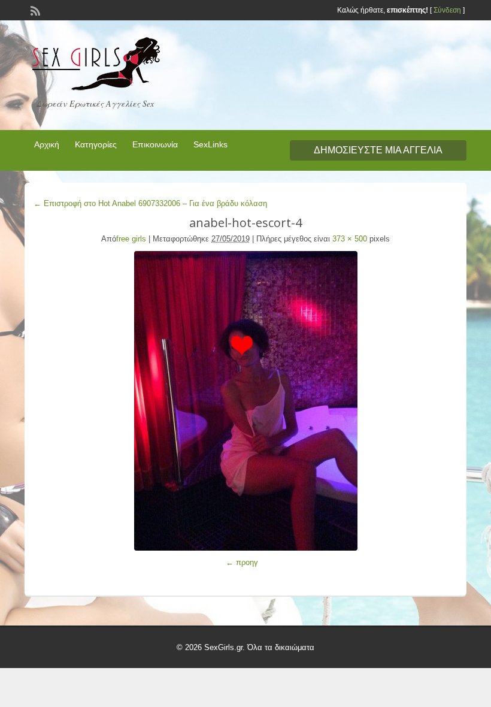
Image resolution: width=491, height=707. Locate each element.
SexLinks (210, 144)
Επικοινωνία (155, 144)
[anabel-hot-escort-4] (245, 401)
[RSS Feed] (34, 9)
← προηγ (242, 562)
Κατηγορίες (96, 144)
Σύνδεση (447, 10)
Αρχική (46, 144)
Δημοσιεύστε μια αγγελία (378, 150)
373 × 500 (349, 238)
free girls (131, 238)
